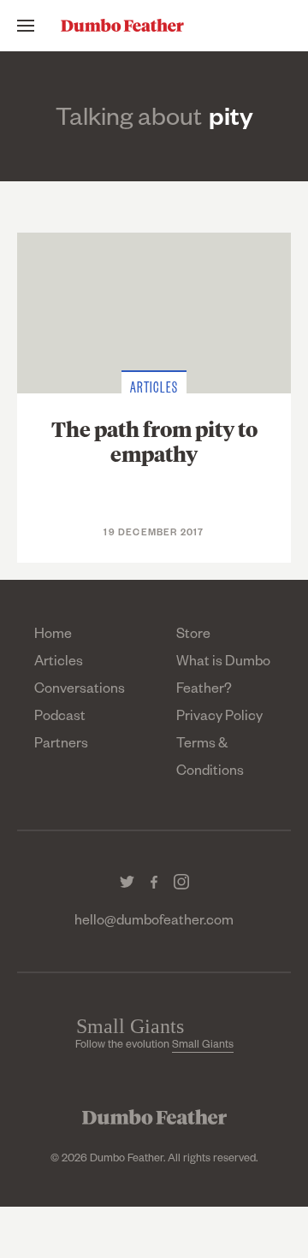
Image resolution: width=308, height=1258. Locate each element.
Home (53, 636)
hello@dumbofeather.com (154, 922)
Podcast (60, 718)
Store (193, 636)
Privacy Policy (219, 718)
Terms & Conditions (210, 759)
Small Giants (203, 1046)
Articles (58, 663)
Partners (61, 745)
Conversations (79, 691)
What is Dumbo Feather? (223, 677)
